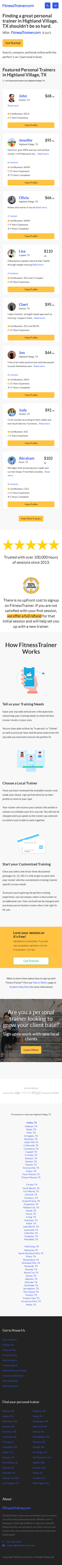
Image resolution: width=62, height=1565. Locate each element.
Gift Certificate (10, 1381)
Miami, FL (38, 1416)
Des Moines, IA (10, 1462)
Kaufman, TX (31, 1220)
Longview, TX (31, 1236)
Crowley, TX (31, 1155)
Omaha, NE (38, 1432)
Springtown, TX (31, 1288)
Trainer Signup (9, 1365)
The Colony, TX (31, 1292)
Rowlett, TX (31, 1269)
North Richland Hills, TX (31, 1253)
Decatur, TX (31, 1158)
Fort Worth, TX (31, 1191)
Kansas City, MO (10, 1478)
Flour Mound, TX (31, 1174)
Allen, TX (31, 1132)
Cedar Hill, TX (31, 1142)
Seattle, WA (38, 1462)
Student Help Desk (19, 986)
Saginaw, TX (31, 1279)
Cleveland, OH (9, 1447)
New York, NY (40, 1426)
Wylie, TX (31, 1304)
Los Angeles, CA (10, 1483)
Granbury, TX (31, 1198)
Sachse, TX (31, 1276)
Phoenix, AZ (39, 1442)
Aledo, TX (31, 1129)
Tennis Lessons (10, 1386)
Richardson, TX (31, 1260)
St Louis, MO (39, 1468)
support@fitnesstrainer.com (20, 1545)
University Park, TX (31, 1301)
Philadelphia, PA (41, 1437)
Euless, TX (31, 1171)
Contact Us (8, 1345)
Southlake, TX (31, 1285)
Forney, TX (31, 1184)
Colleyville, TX (31, 1145)
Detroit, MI (8, 1468)
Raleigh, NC (39, 1447)
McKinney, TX (32, 1246)
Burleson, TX (31, 1139)
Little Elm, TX (31, 1233)
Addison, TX (31, 1126)
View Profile (31, 125)
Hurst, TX (31, 1214)
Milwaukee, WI (40, 1421)
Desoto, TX (31, 1164)
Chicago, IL (8, 1442)
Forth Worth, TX (31, 1188)
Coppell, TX (31, 1152)
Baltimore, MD (10, 1421)
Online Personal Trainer (14, 1370)
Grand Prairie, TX (31, 1201)
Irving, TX (31, 1217)
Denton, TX (31, 1161)
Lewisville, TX (31, 1230)
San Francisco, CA (42, 1457)
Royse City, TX (31, 1272)
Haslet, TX (31, 1210)
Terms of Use (9, 1350)
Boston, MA (8, 1426)
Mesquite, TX (31, 1250)
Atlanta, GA (8, 1411)
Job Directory (9, 1360)
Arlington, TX (31, 1136)
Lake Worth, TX (31, 1226)
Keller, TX (31, 1223)
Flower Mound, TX (31, 1177)
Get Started (12, 43)
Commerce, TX (31, 1149)
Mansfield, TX (31, 1239)
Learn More (31, 1050)
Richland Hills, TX (31, 1263)
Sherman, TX (31, 1282)
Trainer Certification (12, 1376)
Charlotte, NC (9, 1437)
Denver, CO (8, 1457)
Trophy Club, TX (31, 1298)
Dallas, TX (32, 1122)
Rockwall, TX (31, 1266)
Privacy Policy (9, 1355)
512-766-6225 (13, 1542)
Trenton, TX (31, 1295)
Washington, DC (41, 1483)
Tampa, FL (38, 1473)
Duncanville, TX (31, 1168)
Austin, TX (7, 1416)
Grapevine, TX (31, 1204)
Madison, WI (39, 1411)
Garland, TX (31, 1194)
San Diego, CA (40, 1452)
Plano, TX (31, 1256)
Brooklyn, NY (9, 1432)
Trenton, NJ (39, 1478)
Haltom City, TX (31, 1207)
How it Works (40, 982)
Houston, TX (8, 1473)
